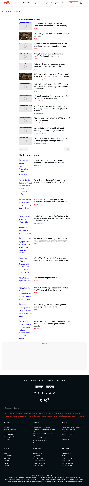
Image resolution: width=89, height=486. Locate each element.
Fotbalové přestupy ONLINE (37, 416)
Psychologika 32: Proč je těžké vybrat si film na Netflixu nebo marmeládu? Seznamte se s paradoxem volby (52, 218)
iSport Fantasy (39, 413)
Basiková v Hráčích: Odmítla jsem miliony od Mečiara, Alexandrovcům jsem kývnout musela (52, 323)
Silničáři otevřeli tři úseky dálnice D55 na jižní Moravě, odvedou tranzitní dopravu (50, 45)
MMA (5, 453)
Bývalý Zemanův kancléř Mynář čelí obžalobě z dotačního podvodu (48, 55)
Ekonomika (26, 3)
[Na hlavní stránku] (7, 3)
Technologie (37, 449)
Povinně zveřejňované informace (73, 481)
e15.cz (3, 11)
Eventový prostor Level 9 (54, 416)
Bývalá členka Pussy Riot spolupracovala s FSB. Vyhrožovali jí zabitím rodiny (51, 289)
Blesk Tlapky (19, 413)
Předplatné (50, 380)
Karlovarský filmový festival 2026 (41, 427)
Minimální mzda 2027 (67, 463)
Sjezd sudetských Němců (68, 429)
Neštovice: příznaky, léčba (10, 429)
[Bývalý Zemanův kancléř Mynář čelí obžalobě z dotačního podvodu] (25, 56)
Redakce (33, 380)
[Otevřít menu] (84, 3)
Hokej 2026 (7, 458)
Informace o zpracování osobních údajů (67, 479)
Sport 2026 (7, 449)
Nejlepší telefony (37, 456)
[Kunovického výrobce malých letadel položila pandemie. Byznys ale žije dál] (25, 130)
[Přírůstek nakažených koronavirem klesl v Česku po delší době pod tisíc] (25, 98)
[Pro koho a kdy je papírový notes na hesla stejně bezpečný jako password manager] (25, 245)
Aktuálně (6, 422)
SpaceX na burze (37, 453)
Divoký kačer (65, 439)
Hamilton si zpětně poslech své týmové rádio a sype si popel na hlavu (50, 306)
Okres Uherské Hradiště (14, 11)
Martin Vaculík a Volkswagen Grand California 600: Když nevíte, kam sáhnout (50, 200)
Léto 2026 (36, 422)
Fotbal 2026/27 (7, 456)
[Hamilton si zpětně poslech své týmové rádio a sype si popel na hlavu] (25, 310)
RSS (58, 380)
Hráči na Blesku (29, 413)
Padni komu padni (67, 434)
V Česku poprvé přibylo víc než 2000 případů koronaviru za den (52, 119)
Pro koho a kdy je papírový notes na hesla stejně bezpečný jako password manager (50, 240)
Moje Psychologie (9, 413)
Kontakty (25, 380)
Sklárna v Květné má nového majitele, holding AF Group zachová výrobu (49, 65)
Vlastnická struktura (23, 481)
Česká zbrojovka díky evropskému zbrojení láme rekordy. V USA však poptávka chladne (51, 75)
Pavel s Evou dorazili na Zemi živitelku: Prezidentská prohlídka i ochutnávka (49, 161)
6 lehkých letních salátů (39, 443)
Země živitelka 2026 (67, 465)
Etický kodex (61, 481)
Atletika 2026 (7, 465)
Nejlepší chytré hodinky (39, 460)
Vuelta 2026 (80, 416)
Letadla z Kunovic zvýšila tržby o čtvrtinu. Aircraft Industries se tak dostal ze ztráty (51, 24)
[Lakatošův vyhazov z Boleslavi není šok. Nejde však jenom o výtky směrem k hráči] (25, 265)
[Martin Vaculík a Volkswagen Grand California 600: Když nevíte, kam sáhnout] (25, 205)
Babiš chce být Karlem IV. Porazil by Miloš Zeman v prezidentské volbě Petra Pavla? (50, 181)
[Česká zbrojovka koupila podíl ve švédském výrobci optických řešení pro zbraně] (25, 141)
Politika (64, 422)
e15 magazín (55, 3)
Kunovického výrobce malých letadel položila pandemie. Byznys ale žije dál (49, 129)
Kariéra (64, 380)
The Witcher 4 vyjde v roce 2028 (47, 278)
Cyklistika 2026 (7, 468)
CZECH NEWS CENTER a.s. (50, 475)
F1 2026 (6, 463)
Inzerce (41, 380)
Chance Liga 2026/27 (69, 416)
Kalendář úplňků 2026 (9, 437)
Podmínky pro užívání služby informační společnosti (42, 479)
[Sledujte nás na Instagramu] (46, 393)
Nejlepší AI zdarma (38, 458)
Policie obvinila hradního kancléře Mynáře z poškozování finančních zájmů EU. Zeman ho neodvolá (52, 86)
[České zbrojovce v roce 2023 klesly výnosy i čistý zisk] (25, 36)
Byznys (45, 3)
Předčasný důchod (67, 453)
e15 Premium (15, 3)
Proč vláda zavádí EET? (68, 432)
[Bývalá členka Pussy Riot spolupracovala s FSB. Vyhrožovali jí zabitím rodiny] (25, 294)
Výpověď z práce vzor (67, 437)
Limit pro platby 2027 (67, 458)
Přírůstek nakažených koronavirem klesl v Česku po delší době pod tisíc (51, 97)
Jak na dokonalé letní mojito (40, 440)
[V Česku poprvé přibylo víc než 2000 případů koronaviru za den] (25, 120)
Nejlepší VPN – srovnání (39, 463)
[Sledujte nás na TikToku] (54, 393)
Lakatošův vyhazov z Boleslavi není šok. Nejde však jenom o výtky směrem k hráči (51, 259)
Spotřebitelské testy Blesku (53, 413)
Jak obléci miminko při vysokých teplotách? (44, 438)
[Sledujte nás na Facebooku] (42, 393)
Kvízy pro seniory (8, 434)
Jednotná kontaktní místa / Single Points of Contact (43, 481)
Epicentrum (7, 427)
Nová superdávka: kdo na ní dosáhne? (72, 427)
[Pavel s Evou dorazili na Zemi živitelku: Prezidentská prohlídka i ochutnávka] (25, 167)
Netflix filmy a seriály (38, 465)
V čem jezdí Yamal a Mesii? (10, 432)
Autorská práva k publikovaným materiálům (16, 479)
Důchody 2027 (66, 460)
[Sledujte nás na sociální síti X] (38, 393)
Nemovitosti (67, 413)
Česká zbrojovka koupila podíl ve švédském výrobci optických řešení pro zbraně (51, 139)
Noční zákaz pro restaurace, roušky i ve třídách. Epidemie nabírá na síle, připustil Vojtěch (50, 108)
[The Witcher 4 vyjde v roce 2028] (25, 280)
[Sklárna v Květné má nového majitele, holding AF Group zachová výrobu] (25, 66)
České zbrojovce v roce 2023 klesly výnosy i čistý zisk (51, 35)
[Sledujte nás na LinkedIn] (35, 393)
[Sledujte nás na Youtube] (50, 393)
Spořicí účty (65, 456)
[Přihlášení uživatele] (80, 3)
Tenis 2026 (6, 460)
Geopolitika (36, 3)
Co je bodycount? (8, 439)
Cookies (81, 479)
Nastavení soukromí (12, 481)
